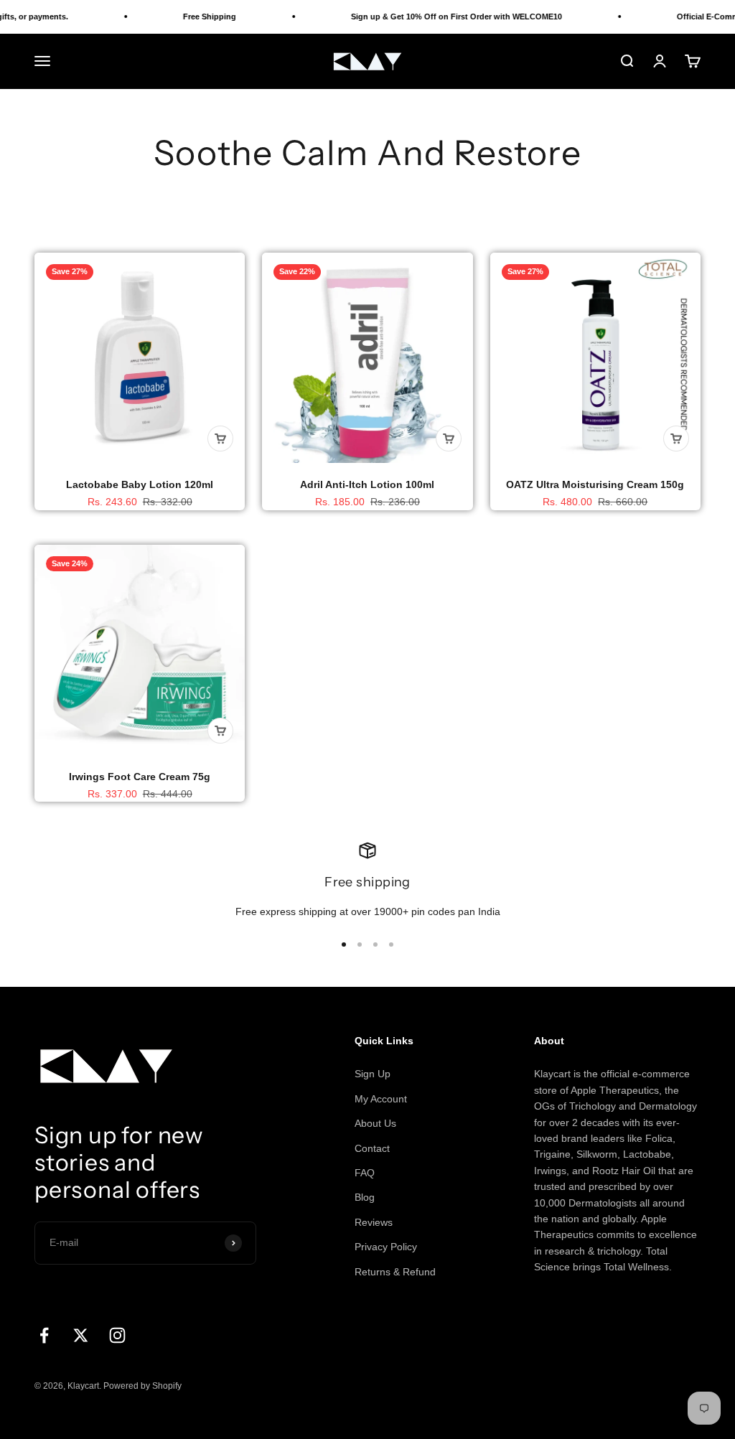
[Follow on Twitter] (80, 1335)
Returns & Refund (395, 1272)
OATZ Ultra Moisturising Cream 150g (595, 484)
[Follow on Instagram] (117, 1335)
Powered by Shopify (142, 1386)
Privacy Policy (386, 1246)
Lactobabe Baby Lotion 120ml (139, 484)
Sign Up (372, 1073)
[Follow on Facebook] (44, 1335)
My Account (381, 1099)
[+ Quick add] (220, 438)
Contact (372, 1148)
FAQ (365, 1172)
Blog (365, 1197)
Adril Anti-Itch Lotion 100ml (367, 484)
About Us (375, 1123)
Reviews (374, 1222)
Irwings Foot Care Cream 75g (139, 776)
